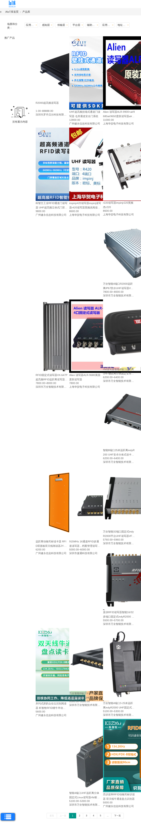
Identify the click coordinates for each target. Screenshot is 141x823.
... (108, 815)
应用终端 (107, 24)
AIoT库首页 (12, 11)
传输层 (61, 24)
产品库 (26, 11)
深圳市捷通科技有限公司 (83, 553)
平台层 (76, 24)
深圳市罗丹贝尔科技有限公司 (52, 114)
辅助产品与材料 (91, 24)
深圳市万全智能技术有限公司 (119, 295)
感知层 (46, 24)
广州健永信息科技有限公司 (84, 123)
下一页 (117, 815)
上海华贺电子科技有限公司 (118, 123)
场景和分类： (12, 26)
